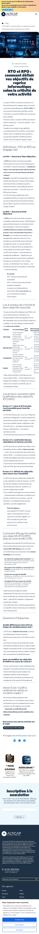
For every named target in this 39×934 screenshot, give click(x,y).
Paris (21, 890)
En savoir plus (7, 10)
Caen (3, 897)
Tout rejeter (19, 930)
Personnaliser (19, 925)
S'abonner (18, 817)
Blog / (7, 23)
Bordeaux (5, 894)
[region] (19, 916)
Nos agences (7, 886)
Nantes (22, 894)
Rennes (22, 897)
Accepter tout (19, 919)
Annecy (4, 890)
